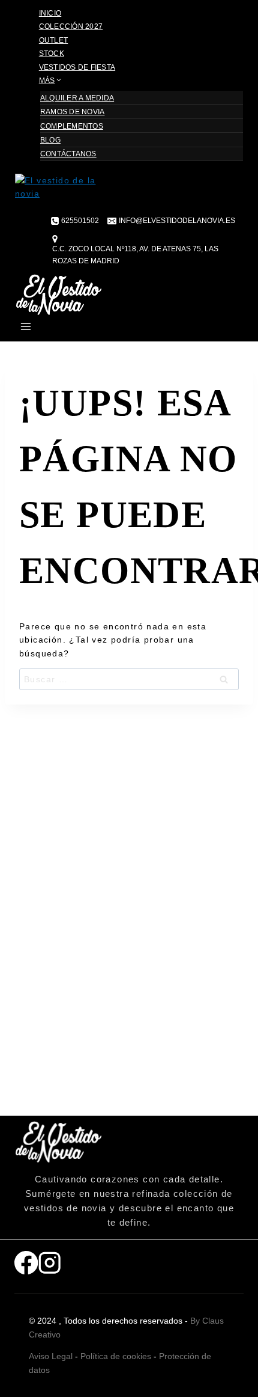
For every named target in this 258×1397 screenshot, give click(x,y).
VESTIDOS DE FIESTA (77, 67)
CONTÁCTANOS (68, 154)
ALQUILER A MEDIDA (77, 98)
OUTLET (53, 40)
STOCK (51, 53)
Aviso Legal (51, 1356)
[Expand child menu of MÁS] (85, 83)
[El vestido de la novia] (129, 195)
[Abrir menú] (26, 328)
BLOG (50, 140)
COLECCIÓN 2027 (71, 26)
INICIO (50, 13)
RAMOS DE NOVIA (72, 112)
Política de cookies (115, 1356)
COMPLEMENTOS (71, 126)
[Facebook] (26, 1266)
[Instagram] (49, 1266)
